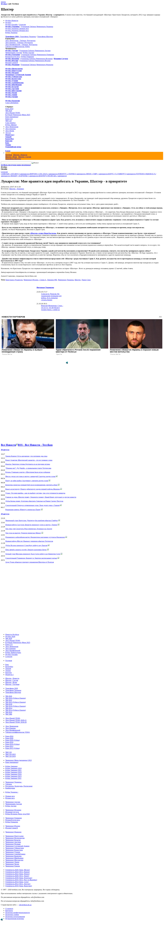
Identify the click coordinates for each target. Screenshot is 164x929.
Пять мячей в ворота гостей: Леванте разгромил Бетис (26, 550)
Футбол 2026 (10, 636)
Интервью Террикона (45, 287)
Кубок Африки (11, 125)
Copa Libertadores (11, 103)
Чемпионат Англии (12, 802)
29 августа (5, 514)
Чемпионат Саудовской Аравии (17, 846)
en (3, 2)
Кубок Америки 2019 (13, 772)
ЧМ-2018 (8, 704)
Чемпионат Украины (66, 280)
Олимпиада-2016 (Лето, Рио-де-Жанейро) (21, 880)
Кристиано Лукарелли (14, 280)
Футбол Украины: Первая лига (17, 29)
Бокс (7, 143)
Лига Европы (10, 129)
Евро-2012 (9, 746)
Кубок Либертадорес (13, 652)
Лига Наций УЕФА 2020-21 (16, 720)
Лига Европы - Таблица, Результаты (19, 43)
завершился (15, 174)
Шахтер (8, 153)
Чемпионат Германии (13, 818)
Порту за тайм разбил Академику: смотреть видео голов (26, 481)
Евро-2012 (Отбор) (12, 748)
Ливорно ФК (52, 280)
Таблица (8, 784)
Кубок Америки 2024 (13, 768)
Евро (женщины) (11, 117)
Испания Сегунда (12, 812)
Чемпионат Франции (13, 832)
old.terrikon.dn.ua (25, 905)
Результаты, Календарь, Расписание (18, 786)
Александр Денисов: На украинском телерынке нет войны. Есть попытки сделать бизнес (51, 297)
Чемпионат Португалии (14, 836)
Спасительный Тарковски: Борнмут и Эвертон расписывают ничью (31, 558)
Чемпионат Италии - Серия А (35, 280)
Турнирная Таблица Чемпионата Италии (35, 61)
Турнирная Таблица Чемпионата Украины (37, 26)
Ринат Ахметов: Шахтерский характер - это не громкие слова (28, 460)
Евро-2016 (9, 742)
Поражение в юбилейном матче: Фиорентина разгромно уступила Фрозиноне (35, 537)
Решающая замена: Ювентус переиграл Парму (23, 510)
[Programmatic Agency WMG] (67, 362)
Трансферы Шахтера (45, 37)
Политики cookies (12, 915)
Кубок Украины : (11, 792)
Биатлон (8, 141)
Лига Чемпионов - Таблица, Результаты (20, 41)
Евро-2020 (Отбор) (12, 740)
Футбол (4, 4)
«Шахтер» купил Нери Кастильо (43, 233)
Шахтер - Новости (20, 155)
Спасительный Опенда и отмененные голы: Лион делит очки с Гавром (32, 505)
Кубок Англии (28, 53)
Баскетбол (9, 139)
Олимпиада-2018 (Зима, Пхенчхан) (18, 878)
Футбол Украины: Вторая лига (17, 31)
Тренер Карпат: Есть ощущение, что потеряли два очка (26, 456)
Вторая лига (10, 798)
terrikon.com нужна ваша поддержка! (16, 165)
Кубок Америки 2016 (13, 774)
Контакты (9, 911)
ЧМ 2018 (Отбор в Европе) (15, 706)
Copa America (10, 123)
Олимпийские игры (13, 147)
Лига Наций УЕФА (12, 113)
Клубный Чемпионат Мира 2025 (17, 115)
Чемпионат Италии (12, 826)
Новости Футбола (12, 634)
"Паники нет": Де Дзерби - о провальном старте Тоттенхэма (28, 468)
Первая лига (10, 796)
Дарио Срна (86, 280)
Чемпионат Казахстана (14, 850)
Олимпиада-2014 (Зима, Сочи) (17, 882)
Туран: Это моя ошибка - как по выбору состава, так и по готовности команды (35, 493)
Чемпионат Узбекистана (14, 848)
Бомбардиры (10, 788)
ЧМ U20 (8, 121)
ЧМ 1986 (8, 714)
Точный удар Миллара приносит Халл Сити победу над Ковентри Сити (32, 554)
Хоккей (8, 137)
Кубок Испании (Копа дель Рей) (17, 814)
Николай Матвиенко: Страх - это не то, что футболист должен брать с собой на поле (52, 309)
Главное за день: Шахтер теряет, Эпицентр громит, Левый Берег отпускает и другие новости (40, 497)
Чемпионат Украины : (13, 782)
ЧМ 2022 (8, 700)
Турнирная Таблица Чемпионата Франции (37, 65)
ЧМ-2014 (8, 708)
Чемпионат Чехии (12, 864)
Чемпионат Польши (13, 844)
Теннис (8, 145)
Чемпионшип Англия (13, 53)
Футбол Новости (11, 20)
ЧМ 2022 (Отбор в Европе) (15, 702)
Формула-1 (9, 135)
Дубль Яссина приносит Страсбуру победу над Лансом (26, 545)
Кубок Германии (27, 57)
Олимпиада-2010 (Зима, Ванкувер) (18, 886)
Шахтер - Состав (24, 157)
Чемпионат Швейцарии (14, 858)
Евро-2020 (9, 738)
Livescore (22, 24)
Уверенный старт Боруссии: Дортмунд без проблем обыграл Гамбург (31, 520)
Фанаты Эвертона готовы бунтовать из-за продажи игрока (27, 464)
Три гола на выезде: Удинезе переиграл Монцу (23, 533)
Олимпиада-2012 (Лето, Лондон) (17, 884)
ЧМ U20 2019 (10, 756)
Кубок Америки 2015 (13, 776)
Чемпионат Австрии (13, 842)
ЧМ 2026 (8, 111)
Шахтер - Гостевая (12, 684)
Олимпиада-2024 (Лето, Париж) (17, 872)
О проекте (9, 909)
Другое (8, 133)
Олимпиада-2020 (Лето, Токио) (17, 876)
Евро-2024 (9, 109)
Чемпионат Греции (12, 866)
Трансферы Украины (28, 37)
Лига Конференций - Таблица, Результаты (21, 45)
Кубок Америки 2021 (13, 770)
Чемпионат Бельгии (13, 840)
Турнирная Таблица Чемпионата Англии (35, 51)
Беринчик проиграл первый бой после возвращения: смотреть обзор (31, 485)
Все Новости (8, 444)
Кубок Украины (11, 33)
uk (2, 2)
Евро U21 (9, 119)
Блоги (7, 151)
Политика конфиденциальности (17, 913)
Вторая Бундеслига (12, 57)
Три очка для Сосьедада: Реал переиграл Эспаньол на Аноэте (28, 529)
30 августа (5, 450)
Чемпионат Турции (12, 852)
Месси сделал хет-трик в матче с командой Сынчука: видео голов (30, 476)
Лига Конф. (9, 131)
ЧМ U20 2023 (10, 754)
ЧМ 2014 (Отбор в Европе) (15, 710)
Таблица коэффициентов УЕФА (17, 47)
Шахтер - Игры (11, 157)
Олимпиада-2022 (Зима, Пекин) (17, 874)
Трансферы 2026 (11, 688)
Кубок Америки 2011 (13, 778)
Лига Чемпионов (11, 127)
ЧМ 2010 (8, 712)
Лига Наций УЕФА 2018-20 (16, 722)
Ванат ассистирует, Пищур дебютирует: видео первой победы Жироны (32, 489)
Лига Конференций (12, 650)
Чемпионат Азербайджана (15, 854)
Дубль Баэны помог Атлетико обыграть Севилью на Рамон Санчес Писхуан (34, 501)
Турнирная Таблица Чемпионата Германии (37, 55)
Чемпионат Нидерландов (15, 838)
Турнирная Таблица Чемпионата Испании (36, 59)
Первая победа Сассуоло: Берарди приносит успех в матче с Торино (31, 525)
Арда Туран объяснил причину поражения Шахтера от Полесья (29, 562)
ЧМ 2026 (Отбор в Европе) (15, 698)
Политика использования (15, 917)
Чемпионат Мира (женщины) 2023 (18, 760)
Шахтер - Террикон (16, 189)
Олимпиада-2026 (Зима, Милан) (17, 870)
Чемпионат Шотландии (14, 860)
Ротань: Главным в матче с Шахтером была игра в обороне (27, 472)
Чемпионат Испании (13, 810)
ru (5, 2)
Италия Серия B (11, 63)
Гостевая (8, 155)
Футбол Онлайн (11, 24)
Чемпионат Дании (12, 862)
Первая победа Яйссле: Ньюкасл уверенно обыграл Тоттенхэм (29, 541)
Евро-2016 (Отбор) (12, 744)
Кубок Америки (11, 766)
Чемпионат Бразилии (13, 856)
